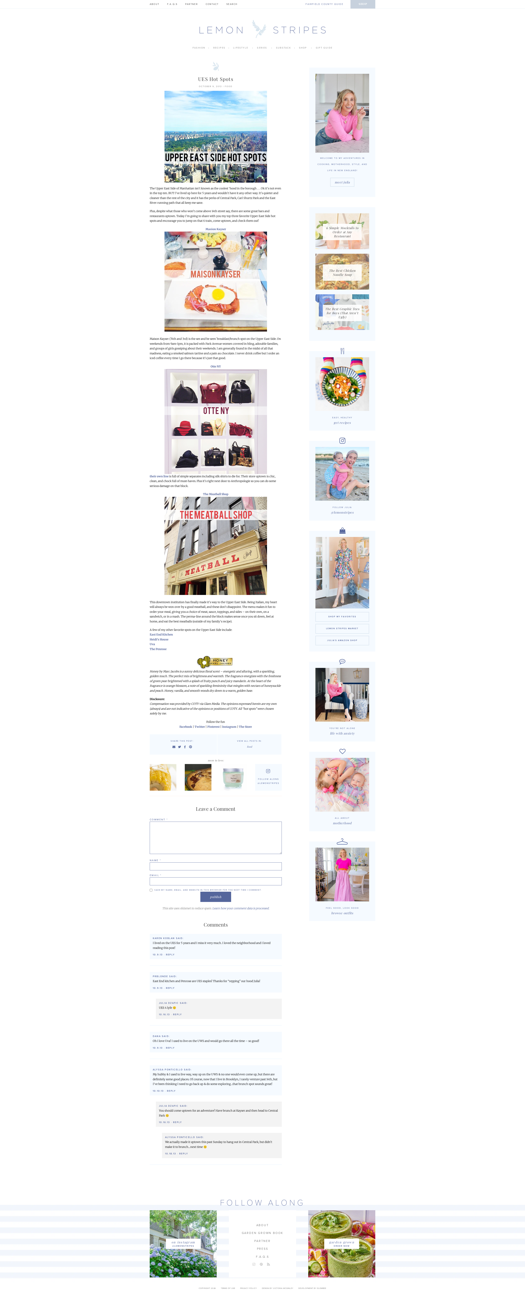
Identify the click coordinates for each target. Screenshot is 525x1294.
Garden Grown (341, 1242)
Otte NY (216, 366)
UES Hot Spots (215, 79)
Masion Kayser (215, 229)
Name (155, 860)
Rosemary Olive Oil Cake (199, 777)
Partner (191, 4)
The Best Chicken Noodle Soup (342, 272)
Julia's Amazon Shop (342, 640)
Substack (283, 48)
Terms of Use (228, 1288)
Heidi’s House (159, 639)
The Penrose (158, 649)
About (154, 4)
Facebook (185, 727)
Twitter (200, 727)
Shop (363, 4)
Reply (170, 954)
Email (156, 875)
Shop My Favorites (342, 616)
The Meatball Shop (215, 494)
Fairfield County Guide (324, 4)
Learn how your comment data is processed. (240, 908)
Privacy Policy (248, 1288)
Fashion (199, 48)
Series (262, 48)
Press (262, 1249)
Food (228, 86)
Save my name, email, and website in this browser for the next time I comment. (208, 890)
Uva (152, 644)
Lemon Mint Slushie (234, 777)
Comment (159, 819)
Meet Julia (342, 182)
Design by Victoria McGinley (277, 1288)
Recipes (219, 48)
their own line (159, 476)
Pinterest (213, 727)
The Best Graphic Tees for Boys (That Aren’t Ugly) (342, 313)
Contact (212, 4)
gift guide (324, 48)
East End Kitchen (161, 634)
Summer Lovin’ (164, 777)
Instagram (229, 727)
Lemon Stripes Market (342, 628)
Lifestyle (240, 48)
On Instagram (183, 1242)
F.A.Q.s (172, 4)
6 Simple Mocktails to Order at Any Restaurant (342, 232)
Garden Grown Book (262, 1233)
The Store (245, 727)
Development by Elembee (312, 1288)
